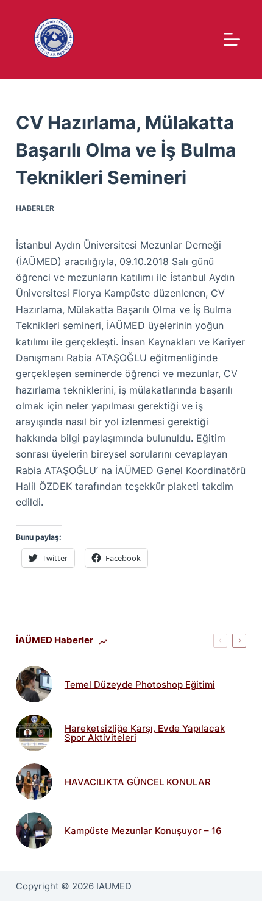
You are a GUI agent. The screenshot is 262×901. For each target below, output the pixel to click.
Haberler (35, 208)
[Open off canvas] (232, 39)
